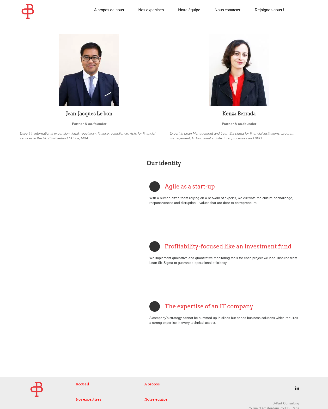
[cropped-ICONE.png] (28, 5)
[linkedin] (297, 388)
